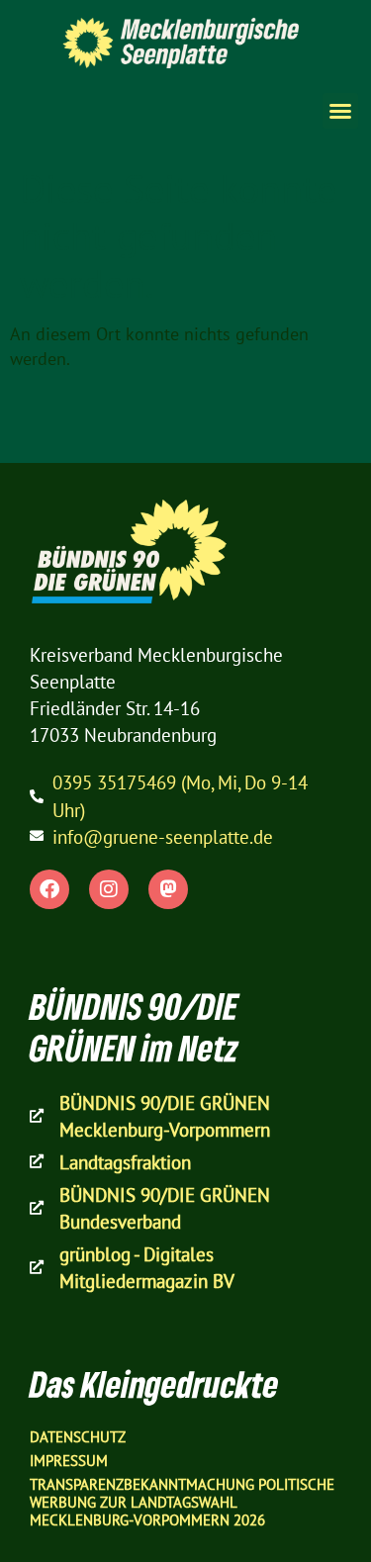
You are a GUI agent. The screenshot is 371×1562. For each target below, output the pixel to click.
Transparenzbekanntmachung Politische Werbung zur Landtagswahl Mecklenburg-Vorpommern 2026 (182, 1502)
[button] (340, 111)
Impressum (69, 1460)
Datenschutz (78, 1436)
